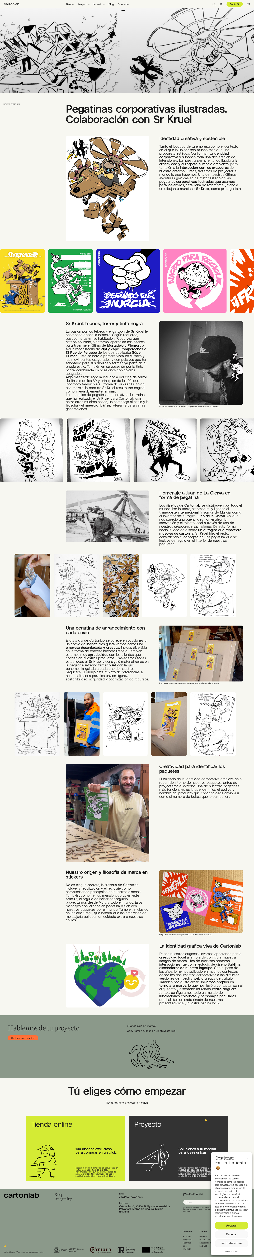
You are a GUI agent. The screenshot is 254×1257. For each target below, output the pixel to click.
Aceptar (231, 1225)
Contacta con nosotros (23, 1038)
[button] (247, 1157)
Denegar (231, 1234)
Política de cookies (231, 1252)
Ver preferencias (231, 1243)
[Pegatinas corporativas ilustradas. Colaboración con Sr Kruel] (11, 4)
